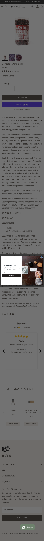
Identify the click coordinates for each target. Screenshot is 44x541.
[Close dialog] (42, 257)
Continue (11, 275)
